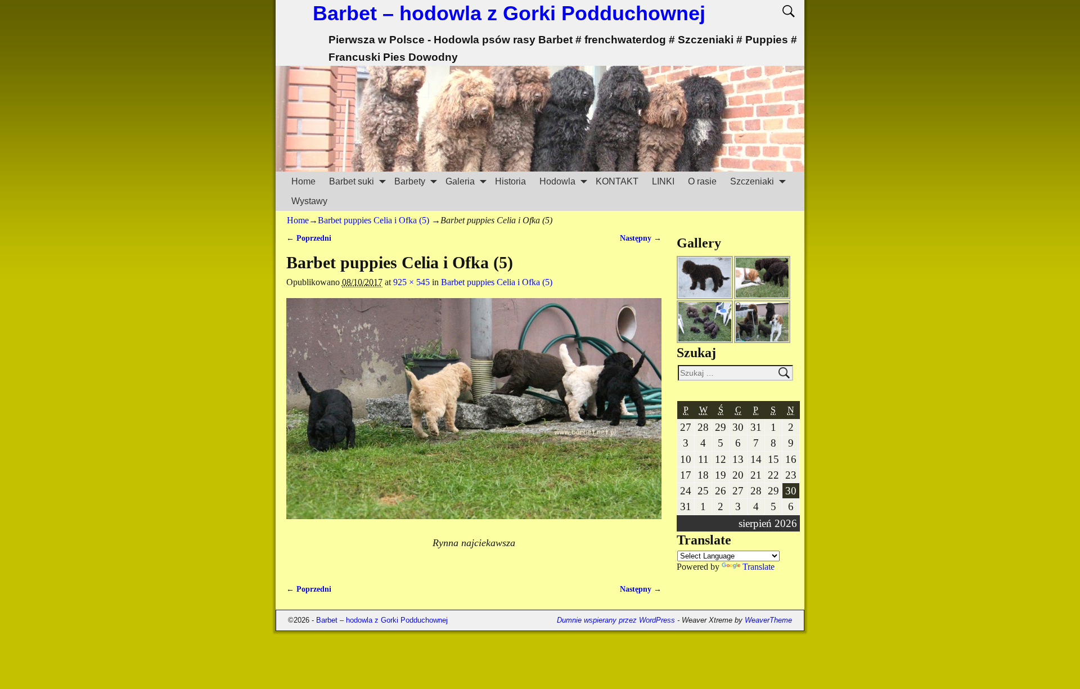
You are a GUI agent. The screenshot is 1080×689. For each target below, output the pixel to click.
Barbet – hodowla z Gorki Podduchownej (509, 13)
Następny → (641, 237)
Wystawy (309, 201)
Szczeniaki (752, 181)
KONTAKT (617, 181)
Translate (758, 566)
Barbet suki (351, 181)
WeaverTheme (768, 620)
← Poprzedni (308, 237)
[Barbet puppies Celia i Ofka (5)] (474, 415)
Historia (510, 181)
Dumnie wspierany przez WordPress (616, 620)
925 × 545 (411, 282)
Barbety (409, 181)
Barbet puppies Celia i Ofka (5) (373, 220)
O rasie (702, 181)
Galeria (460, 181)
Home (303, 181)
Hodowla (557, 181)
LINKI (663, 181)
